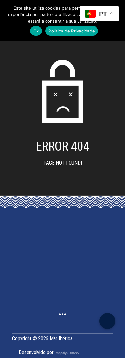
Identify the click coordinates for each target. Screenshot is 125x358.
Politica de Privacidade (71, 30)
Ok (36, 30)
